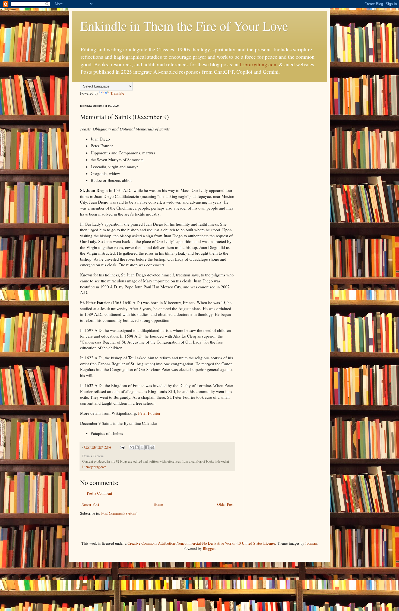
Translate (117, 93)
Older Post (225, 504)
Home (158, 504)
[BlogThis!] (137, 447)
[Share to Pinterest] (152, 447)
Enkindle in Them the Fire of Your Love (184, 25)
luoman (311, 543)
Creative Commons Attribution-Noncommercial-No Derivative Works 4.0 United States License (201, 543)
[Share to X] (142, 447)
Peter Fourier (149, 413)
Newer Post (90, 504)
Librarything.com (259, 64)
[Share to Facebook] (147, 447)
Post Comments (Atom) (119, 513)
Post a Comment (99, 493)
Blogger (209, 548)
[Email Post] (122, 447)
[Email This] (131, 447)
